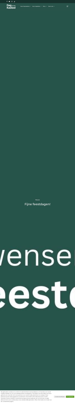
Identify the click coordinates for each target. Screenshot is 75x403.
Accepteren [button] (70, 396)
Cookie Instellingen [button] (59, 396)
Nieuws (37, 199)
